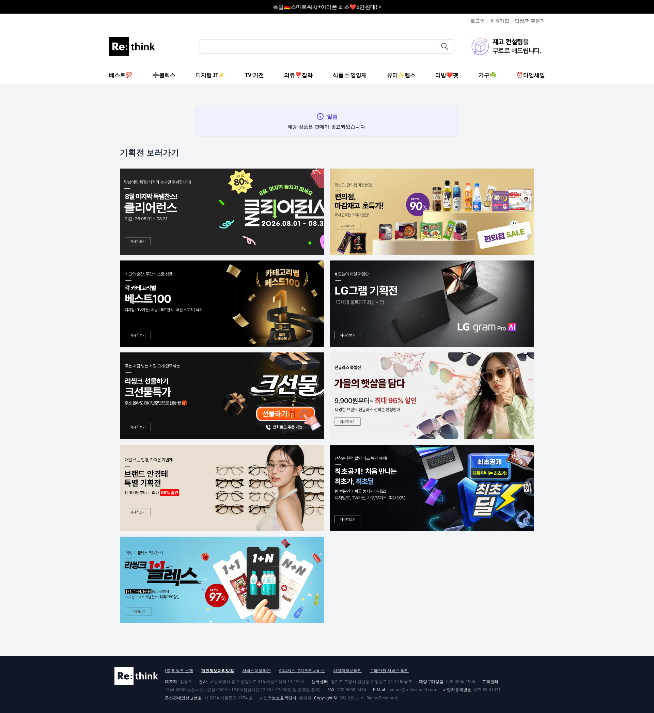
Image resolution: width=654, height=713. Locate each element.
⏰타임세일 (530, 75)
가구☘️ (487, 75)
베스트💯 (120, 75)
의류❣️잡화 (298, 75)
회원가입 (499, 20)
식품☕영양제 (350, 75)
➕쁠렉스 (163, 75)
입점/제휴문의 (530, 20)
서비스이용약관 (256, 671)
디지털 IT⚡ (210, 75)
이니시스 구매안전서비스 (302, 671)
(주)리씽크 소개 (179, 671)
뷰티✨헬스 (401, 75)
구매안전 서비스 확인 (389, 671)
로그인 (477, 20)
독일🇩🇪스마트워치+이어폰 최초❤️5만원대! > (327, 7)
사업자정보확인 (347, 671)
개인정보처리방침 (217, 671)
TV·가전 (254, 75)
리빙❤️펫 (446, 75)
